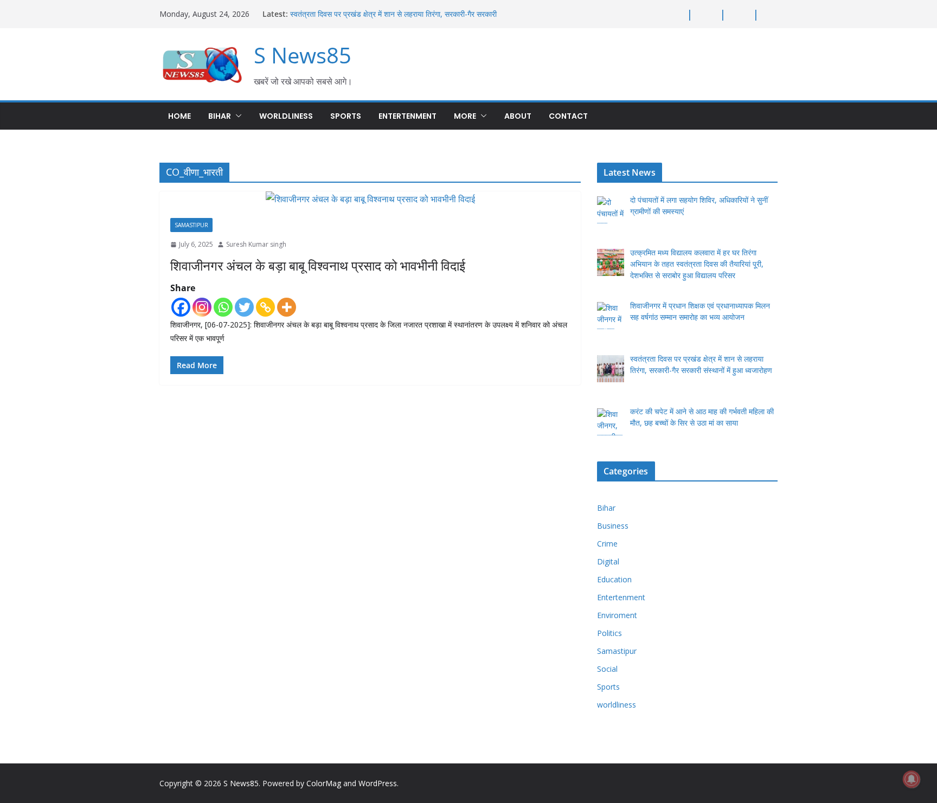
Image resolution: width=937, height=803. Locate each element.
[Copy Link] (265, 307)
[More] (286, 307)
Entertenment (407, 116)
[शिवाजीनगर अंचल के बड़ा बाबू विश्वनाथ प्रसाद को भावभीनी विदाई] (370, 199)
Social (607, 669)
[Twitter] (244, 307)
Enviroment (617, 615)
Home (179, 116)
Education (614, 579)
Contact (568, 116)
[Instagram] (201, 307)
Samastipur (191, 225)
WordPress (377, 783)
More (465, 116)
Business (612, 526)
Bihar (219, 116)
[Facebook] (180, 307)
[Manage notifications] (911, 779)
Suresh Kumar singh (256, 244)
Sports (345, 116)
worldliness (286, 116)
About (517, 116)
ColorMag (323, 783)
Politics (609, 633)
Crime (607, 543)
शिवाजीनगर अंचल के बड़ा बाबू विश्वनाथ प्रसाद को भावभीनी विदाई (317, 265)
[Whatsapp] (223, 307)
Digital (608, 561)
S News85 (302, 55)
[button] (236, 116)
